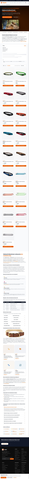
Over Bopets (23, 465)
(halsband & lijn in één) (11, 323)
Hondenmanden (17, 450)
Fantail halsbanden (15, 32)
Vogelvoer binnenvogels (5, 465)
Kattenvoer (23, 459)
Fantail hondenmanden (17, 469)
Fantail (22, 338)
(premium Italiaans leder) (12, 325)
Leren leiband (21, 32)
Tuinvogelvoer (3, 468)
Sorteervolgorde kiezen (17, 65)
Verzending (23, 467)
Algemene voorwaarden (23, 472)
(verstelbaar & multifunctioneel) (12, 321)
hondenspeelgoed (6, 383)
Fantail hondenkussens (17, 470)
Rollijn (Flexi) (25, 32)
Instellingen (14, 477)
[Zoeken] (28, 2)
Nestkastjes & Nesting (4, 467)
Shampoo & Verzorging (17, 459)
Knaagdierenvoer (17, 465)
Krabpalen (23, 450)
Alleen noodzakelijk (9, 477)
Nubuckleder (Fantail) (6, 284)
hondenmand (24, 382)
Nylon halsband (10, 32)
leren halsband (16, 261)
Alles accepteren (3, 477)
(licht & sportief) (11, 317)
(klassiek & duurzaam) (11, 315)
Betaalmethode (23, 466)
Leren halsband (4, 32)
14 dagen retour (23, 468)
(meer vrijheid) (11, 319)
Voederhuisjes (3, 466)
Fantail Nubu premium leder (7, 262)
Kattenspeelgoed (24, 458)
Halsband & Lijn (16, 458)
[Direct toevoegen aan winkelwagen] (25, 85)
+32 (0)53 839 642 (4, 453)
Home (2, 4)
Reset (25, 45)
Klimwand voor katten (24, 460)
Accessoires (16, 466)
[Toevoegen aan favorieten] (13, 68)
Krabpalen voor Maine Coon (24, 453)
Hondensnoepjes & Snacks (17, 455)
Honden (5, 4)
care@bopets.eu (8, 453)
